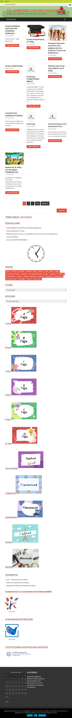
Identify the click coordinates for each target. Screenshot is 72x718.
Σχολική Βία (21, 279)
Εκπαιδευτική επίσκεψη (12, 274)
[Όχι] (70, 713)
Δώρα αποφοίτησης (14, 66)
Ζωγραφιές (52, 274)
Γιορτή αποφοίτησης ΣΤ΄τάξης (15, 231)
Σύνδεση (6, 1)
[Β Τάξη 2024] (24, 347)
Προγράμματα (58, 276)
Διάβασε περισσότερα (11, 45)
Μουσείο (19, 276)
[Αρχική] (2, 1)
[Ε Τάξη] (24, 419)
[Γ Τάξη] (24, 371)
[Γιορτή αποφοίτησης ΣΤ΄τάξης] (36, 31)
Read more (42, 715)
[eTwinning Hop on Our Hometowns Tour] (57, 116)
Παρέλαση (41, 276)
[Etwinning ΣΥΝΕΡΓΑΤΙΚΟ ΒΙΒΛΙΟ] (36, 69)
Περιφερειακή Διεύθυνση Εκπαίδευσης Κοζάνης (21, 585)
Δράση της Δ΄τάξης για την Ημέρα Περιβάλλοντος (13, 169)
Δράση (57, 271)
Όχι (36, 715)
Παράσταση (33, 276)
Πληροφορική (49, 276)
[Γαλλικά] (25, 542)
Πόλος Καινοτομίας (11, 279)
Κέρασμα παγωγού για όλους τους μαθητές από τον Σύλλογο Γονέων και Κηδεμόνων (57, 48)
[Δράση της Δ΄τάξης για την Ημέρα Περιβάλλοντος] (14, 158)
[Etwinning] (36, 116)
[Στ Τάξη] (25, 443)
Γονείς (46, 271)
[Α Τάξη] (24, 323)
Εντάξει (30, 715)
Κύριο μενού (12, 19)
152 (37, 203)
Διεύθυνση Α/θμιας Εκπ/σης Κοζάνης (17, 582)
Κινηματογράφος (10, 276)
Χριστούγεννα (37, 279)
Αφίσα (35, 271)
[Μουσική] (25, 567)
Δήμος (51, 271)
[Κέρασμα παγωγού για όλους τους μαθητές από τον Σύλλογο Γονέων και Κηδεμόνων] (57, 33)
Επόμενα (45, 203)
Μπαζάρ (26, 276)
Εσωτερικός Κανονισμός (36, 274)
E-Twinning (14, 271)
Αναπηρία (28, 271)
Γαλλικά (40, 271)
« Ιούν (7, 702)
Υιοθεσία (29, 279)
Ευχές (46, 274)
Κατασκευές (60, 274)
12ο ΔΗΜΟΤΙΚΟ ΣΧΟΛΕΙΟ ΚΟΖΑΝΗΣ (34, 10)
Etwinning (31, 124)
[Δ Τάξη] (24, 395)
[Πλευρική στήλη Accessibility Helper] (70, 5)
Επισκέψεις (24, 274)
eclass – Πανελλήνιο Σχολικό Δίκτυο (17, 579)
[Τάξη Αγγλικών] (31, 468)
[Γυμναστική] (29, 493)
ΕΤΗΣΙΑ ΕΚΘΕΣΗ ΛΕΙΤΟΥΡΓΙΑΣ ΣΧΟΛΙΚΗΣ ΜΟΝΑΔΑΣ (23, 228)
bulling (8, 271)
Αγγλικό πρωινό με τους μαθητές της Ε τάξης (56, 68)
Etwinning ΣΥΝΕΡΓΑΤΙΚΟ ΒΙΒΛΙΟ (33, 78)
